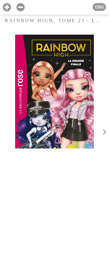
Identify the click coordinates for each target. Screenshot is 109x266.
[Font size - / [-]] (20, 7)
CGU (99, 7)
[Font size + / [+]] (7, 7)
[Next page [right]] (105, 133)
